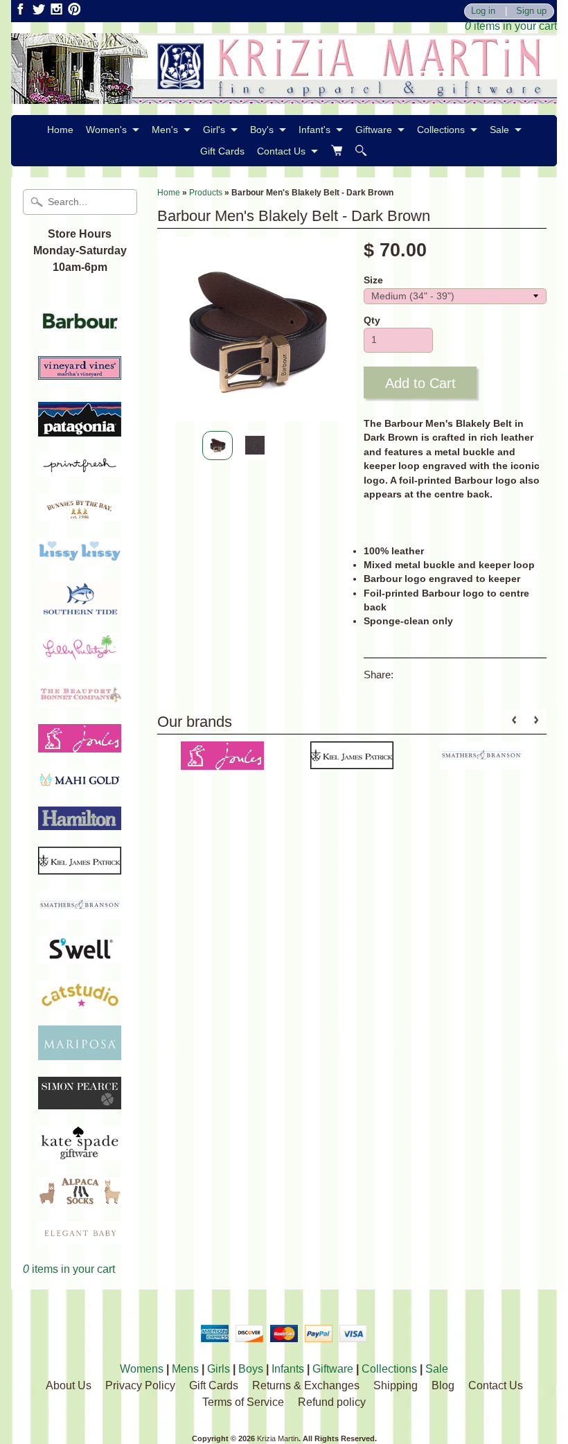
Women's (106, 129)
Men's (165, 129)
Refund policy (332, 1402)
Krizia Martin (278, 1438)
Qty (372, 320)
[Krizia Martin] (284, 95)
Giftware (373, 129)
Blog (443, 1385)
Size (373, 280)
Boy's (262, 129)
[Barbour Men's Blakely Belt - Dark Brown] (217, 445)
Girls (218, 1369)
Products (205, 192)
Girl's (214, 129)
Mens (185, 1369)
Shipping (395, 1385)
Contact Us (281, 151)
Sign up (531, 11)
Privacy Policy (140, 1385)
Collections (441, 129)
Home (60, 129)
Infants (288, 1369)
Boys (250, 1369)
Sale (499, 129)
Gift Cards (222, 151)
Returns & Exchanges (306, 1385)
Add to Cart (420, 383)
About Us (68, 1385)
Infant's (314, 129)
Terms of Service (243, 1402)
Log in (483, 11)
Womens (141, 1369)
